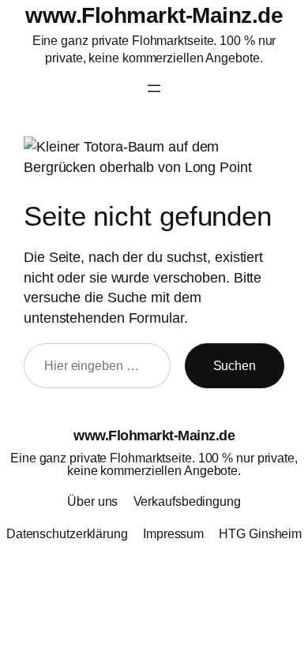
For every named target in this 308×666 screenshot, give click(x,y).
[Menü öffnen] (154, 88)
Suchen (234, 365)
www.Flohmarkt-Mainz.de (154, 15)
